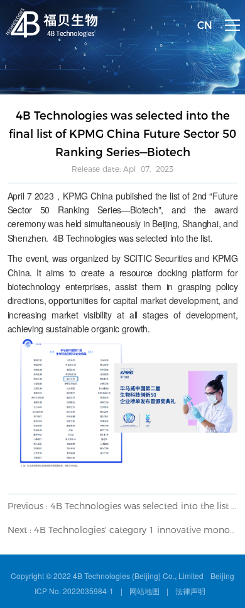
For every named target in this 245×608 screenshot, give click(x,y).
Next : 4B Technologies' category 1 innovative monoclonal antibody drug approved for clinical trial (123, 530)
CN (204, 25)
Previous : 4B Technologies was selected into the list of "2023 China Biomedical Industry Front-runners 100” (123, 506)
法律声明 (190, 590)
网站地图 (144, 590)
